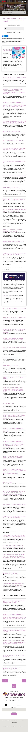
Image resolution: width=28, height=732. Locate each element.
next (24, 680)
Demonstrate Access (7, 295)
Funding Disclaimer (20, 726)
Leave (4, 1)
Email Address (13, 707)
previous (5, 680)
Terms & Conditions (6, 726)
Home (4, 18)
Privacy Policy (13, 726)
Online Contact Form (18, 700)
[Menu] (25, 2)
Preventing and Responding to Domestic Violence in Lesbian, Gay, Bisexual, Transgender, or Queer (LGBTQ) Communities (14, 20)
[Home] (14, 7)
